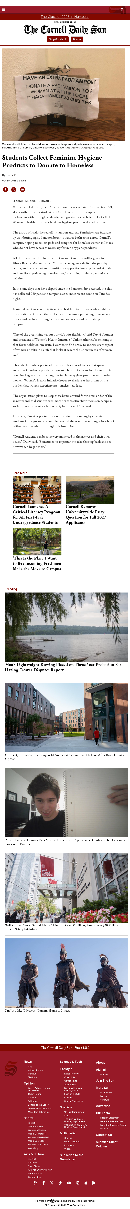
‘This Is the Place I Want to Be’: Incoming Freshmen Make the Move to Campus (37, 563)
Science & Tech (71, 1061)
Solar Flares (34, 1166)
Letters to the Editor (38, 1105)
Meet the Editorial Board (112, 1121)
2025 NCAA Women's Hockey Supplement (75, 1126)
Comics (68, 1138)
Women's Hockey (37, 1130)
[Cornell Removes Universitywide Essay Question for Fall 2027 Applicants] (90, 490)
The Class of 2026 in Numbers (65, 17)
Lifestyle (66, 1069)
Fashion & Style (72, 1094)
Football (32, 1123)
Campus (32, 1073)
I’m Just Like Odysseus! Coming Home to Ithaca (37, 1010)
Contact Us (104, 1135)
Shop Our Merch (57, 39)
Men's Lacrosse (36, 1141)
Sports (29, 1118)
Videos (68, 1149)
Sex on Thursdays (73, 1101)
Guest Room (34, 1094)
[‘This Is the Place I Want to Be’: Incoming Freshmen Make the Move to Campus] (37, 541)
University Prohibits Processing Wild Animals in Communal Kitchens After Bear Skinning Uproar (64, 757)
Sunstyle (104, 1099)
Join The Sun (105, 1080)
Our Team (103, 1113)
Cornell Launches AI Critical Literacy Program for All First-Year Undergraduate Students (36, 514)
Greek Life (69, 1077)
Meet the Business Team (113, 1125)
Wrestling (33, 1148)
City (30, 1066)
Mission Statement (109, 1117)
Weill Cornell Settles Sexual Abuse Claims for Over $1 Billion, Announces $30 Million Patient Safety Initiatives (61, 927)
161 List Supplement (74, 1112)
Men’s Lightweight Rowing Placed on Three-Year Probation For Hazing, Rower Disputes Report (63, 667)
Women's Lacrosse (38, 1144)
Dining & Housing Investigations (73, 1089)
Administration (35, 1070)
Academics (70, 1084)
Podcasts (69, 1145)
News (28, 1061)
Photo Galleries (72, 1141)
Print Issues (106, 1092)
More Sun (102, 1087)
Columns (32, 1097)
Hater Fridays (35, 1173)
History (104, 1128)
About (100, 1062)
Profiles (32, 1159)
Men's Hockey (35, 1126)
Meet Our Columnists (39, 1112)
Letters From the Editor (40, 1108)
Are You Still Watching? (40, 1170)
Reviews (32, 1162)
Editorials (32, 1101)
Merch (103, 1096)
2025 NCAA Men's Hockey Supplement (74, 1120)
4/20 (66, 1115)
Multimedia (67, 1133)
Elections (32, 1077)
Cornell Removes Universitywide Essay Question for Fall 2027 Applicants (86, 514)
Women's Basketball (38, 1137)
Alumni (101, 1069)
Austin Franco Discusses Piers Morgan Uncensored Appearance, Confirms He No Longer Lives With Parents (65, 842)
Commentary (34, 1177)
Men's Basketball (37, 1133)
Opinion (29, 1083)
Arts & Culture (34, 1154)
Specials (66, 1107)
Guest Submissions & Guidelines (39, 1089)
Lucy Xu (11, 175)
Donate (77, 39)
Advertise (103, 1106)
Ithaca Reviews (72, 1073)
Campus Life (70, 1081)
